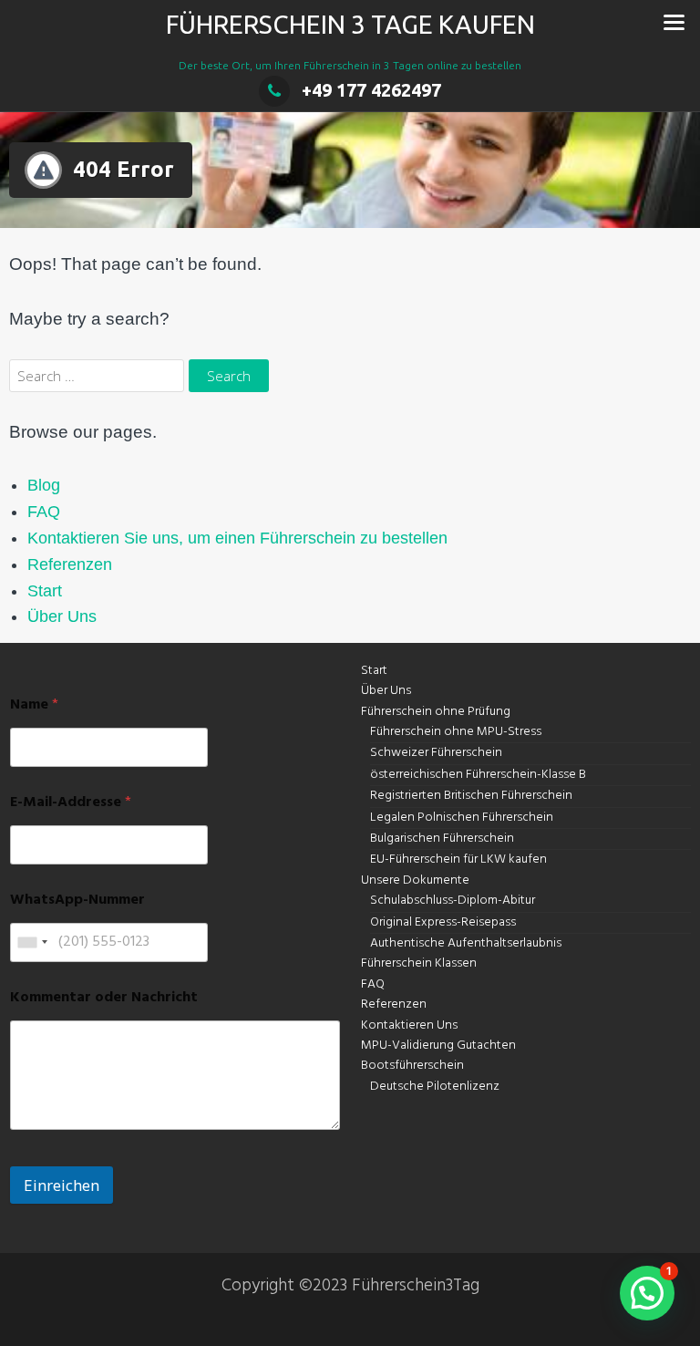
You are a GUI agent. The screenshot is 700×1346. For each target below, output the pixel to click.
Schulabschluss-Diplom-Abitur (452, 900)
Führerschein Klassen (419, 963)
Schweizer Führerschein (436, 752)
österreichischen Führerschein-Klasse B (478, 774)
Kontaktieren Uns (409, 1025)
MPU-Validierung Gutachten (438, 1045)
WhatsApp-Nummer (77, 900)
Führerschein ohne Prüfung (435, 711)
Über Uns (62, 616)
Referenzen (69, 564)
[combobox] (32, 942)
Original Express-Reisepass (443, 922)
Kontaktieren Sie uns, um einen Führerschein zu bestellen (237, 538)
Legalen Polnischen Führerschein (461, 817)
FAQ (43, 511)
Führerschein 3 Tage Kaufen (350, 24)
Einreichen (61, 1185)
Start (44, 591)
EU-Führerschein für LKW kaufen (458, 859)
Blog (43, 485)
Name (34, 705)
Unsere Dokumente (415, 880)
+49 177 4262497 (371, 89)
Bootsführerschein (412, 1065)
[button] (647, 1293)
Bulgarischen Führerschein (442, 838)
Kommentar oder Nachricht (104, 998)
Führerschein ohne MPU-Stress (455, 731)
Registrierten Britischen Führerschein (471, 795)
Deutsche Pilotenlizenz (434, 1086)
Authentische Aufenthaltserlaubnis (465, 943)
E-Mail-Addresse (70, 803)
